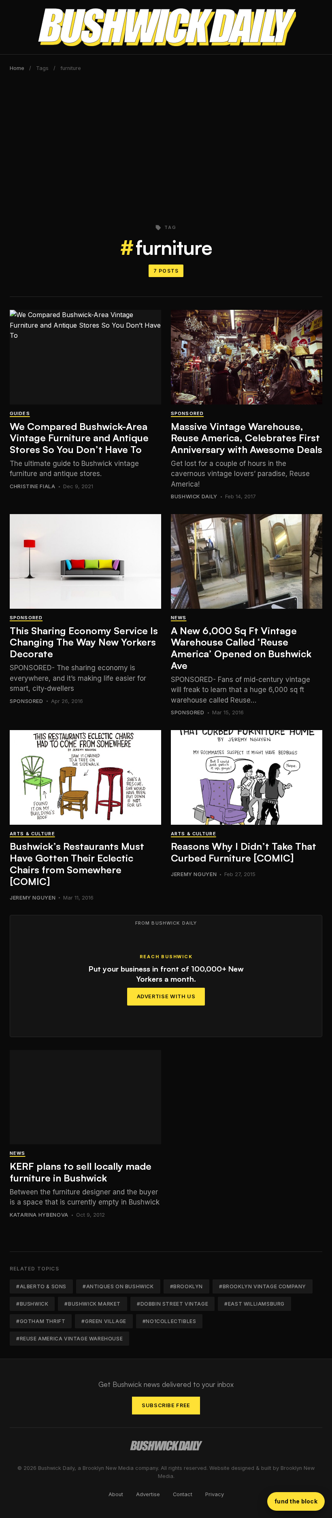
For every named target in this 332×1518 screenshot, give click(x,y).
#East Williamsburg (254, 1304)
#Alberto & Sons (41, 1286)
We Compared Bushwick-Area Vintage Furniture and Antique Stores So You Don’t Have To (79, 438)
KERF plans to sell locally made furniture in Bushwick (80, 1172)
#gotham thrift (40, 1321)
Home (17, 68)
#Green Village (103, 1321)
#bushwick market (92, 1304)
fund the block (296, 1501)
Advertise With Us (166, 996)
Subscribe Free (166, 1405)
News (178, 617)
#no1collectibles (169, 1321)
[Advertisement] (166, 143)
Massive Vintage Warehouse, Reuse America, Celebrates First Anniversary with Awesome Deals (246, 438)
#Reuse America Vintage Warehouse (69, 1339)
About (116, 1494)
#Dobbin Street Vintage (172, 1304)
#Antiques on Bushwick (118, 1286)
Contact (182, 1494)
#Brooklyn (186, 1286)
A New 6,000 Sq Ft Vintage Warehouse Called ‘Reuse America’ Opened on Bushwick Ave (241, 648)
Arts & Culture (32, 833)
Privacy (214, 1494)
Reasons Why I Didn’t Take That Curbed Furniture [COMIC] (243, 852)
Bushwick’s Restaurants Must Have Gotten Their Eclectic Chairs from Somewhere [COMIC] (77, 863)
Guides (20, 413)
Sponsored (187, 413)
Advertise (148, 1494)
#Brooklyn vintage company (262, 1286)
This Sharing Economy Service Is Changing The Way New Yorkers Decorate (84, 642)
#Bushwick (32, 1304)
